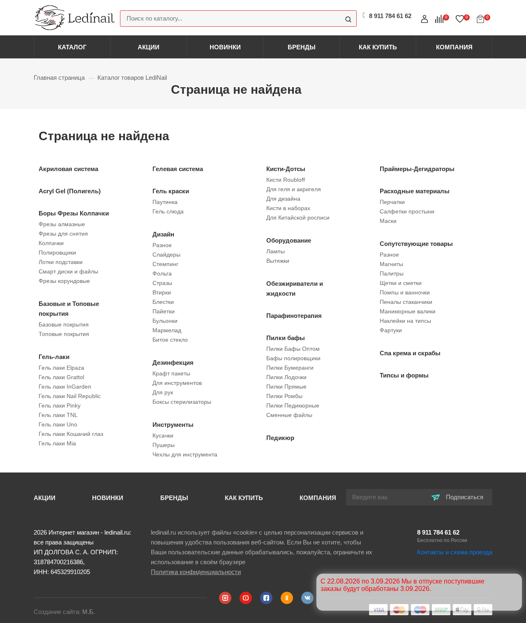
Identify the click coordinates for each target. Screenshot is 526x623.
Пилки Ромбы (284, 396)
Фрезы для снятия (63, 233)
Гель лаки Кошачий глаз (71, 434)
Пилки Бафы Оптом (293, 348)
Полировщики (57, 252)
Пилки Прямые (286, 386)
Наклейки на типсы (405, 320)
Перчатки (392, 202)
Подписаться (463, 496)
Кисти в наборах (288, 208)
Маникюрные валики (408, 311)
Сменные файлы (289, 415)
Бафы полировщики (293, 358)
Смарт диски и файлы (68, 271)
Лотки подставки (61, 262)
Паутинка (165, 202)
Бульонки (165, 320)
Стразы (162, 283)
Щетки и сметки (401, 283)
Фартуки (391, 330)
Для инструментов (177, 383)
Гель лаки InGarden (65, 386)
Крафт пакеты (171, 373)
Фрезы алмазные (62, 224)
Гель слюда (168, 211)
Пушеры (163, 445)
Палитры (392, 273)
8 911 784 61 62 (438, 532)
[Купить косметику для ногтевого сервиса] (75, 17)
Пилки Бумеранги (290, 367)
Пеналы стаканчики (406, 302)
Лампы (275, 251)
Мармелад (166, 330)
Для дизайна (283, 198)
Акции (148, 47)
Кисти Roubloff (285, 179)
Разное (162, 245)
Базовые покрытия (64, 324)
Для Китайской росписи (298, 217)
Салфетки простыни (407, 211)
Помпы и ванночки (405, 292)
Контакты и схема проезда (454, 552)
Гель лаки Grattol (61, 377)
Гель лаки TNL (58, 415)
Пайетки (163, 311)
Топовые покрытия (64, 334)
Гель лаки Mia (57, 443)
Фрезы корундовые (64, 281)
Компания (454, 47)
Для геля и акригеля (293, 189)
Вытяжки (277, 260)
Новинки (225, 47)
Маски (388, 221)
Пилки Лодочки (286, 377)
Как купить (378, 47)
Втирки (161, 292)
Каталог (72, 47)
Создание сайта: (64, 611)
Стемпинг (165, 264)
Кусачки (162, 435)
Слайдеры (166, 254)
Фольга (162, 273)
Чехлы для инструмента (184, 454)
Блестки (163, 302)
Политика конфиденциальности (196, 571)
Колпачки (51, 243)
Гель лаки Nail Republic (70, 396)
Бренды (302, 47)
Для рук (162, 392)
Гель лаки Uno (58, 424)
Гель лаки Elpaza (61, 367)
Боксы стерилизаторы (181, 401)
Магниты (391, 264)
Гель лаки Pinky (60, 405)
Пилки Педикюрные (292, 405)
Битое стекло (170, 339)
